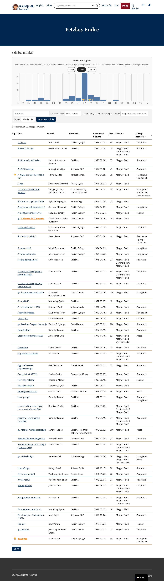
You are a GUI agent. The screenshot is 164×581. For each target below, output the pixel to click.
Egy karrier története (28, 353)
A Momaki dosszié (26, 227)
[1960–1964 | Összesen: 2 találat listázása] (66, 100)
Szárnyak (22, 538)
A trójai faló (23, 301)
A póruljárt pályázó (27, 236)
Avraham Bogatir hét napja (34, 324)
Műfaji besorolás (144, 135)
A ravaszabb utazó (27, 254)
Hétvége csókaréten (27, 391)
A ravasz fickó (24, 248)
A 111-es (22, 142)
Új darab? (135, 7)
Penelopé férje (25, 485)
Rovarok (25, 529)
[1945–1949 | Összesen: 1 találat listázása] (47, 100)
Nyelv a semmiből (26, 474)
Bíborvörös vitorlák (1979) (30, 335)
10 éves (92, 69)
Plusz (125, 5)
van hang (89, 113)
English (39, 5)
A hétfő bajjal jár (26, 169)
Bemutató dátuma (101, 135)
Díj (14, 133)
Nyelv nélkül (24, 479)
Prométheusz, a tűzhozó (29, 509)
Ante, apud (23, 318)
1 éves (71, 69)
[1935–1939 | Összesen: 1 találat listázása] (35, 100)
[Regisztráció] (150, 5)
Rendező (74, 133)
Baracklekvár (24, 330)
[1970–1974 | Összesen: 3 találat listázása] (78, 99)
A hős (20, 183)
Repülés (21, 524)
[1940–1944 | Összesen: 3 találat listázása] (41, 99)
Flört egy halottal (26, 380)
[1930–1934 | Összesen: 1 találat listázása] (28, 100)
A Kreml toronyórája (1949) (31, 201)
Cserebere (23, 347)
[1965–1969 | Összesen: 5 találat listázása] (72, 98)
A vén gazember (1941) (29, 307)
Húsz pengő (23, 397)
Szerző (51, 133)
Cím (19, 133)
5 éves (81, 69)
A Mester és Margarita (32, 218)
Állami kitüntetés (26, 312)
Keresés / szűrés (46, 119)
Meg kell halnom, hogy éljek (31, 438)
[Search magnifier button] (97, 5)
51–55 (16, 549)
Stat (116, 5)
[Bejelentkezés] (143, 5)
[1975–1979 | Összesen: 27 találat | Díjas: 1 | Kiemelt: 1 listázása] (84, 87)
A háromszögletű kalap (29, 160)
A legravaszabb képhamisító (31, 207)
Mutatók (106, 5)
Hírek (49, 5)
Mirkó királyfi (27, 456)
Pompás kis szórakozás (29, 497)
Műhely (119, 133)
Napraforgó (23, 468)
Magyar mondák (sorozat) (33, 429)
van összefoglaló (105, 113)
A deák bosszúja (25, 148)
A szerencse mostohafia (32, 292)
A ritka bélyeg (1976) (27, 259)
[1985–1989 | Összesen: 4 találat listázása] (97, 99)
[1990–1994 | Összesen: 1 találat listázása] (103, 100)
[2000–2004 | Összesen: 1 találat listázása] (116, 100)
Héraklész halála (26, 385)
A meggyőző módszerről (29, 212)
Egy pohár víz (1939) (27, 374)
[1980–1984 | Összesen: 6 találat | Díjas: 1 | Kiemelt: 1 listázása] (91, 98)
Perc (112, 133)
